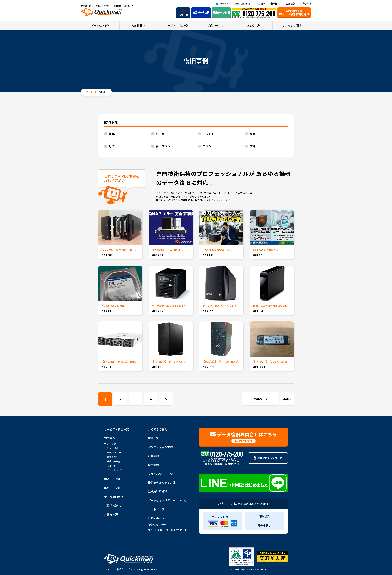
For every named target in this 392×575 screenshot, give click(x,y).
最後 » (287, 399)
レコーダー (112, 465)
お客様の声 (253, 25)
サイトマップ (156, 509)
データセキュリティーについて (167, 500)
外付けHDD (112, 448)
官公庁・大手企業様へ (268, 3)
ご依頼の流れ (215, 25)
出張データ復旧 (201, 12)
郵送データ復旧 (221, 12)
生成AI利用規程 (157, 491)
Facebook (224, 3)
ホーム (89, 91)
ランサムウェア (114, 470)
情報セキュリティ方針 (161, 483)
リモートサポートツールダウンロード (167, 530)
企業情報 (290, 3)
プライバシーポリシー (161, 474)
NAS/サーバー (114, 452)
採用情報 (306, 3)
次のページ (260, 399)
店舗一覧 (183, 15)
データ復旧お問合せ (295, 12)
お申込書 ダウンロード (269, 458)
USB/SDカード (114, 456)
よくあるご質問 (292, 25)
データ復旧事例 (100, 25)
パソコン (111, 443)
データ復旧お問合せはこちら (247, 437)
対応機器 (137, 25)
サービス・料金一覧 (177, 25)
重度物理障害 (113, 461)
